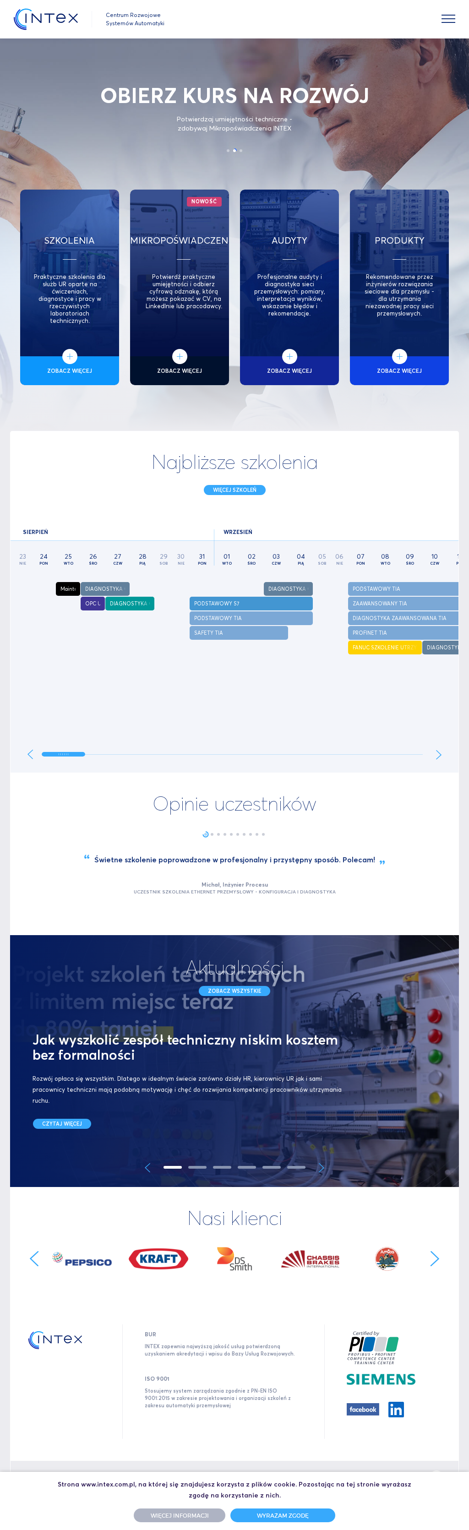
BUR (150, 1334)
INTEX (46, 19)
